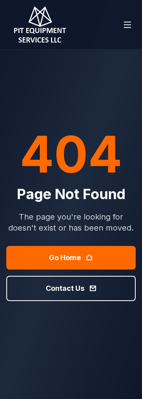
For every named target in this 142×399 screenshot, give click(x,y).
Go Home (65, 257)
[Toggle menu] (128, 24)
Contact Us (65, 288)
